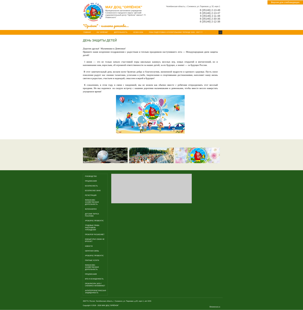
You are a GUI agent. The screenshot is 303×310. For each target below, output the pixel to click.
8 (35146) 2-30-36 (210, 18)
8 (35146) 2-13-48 (210, 10)
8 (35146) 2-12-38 (210, 21)
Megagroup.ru (214, 307)
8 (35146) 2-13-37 (210, 13)
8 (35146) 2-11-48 (210, 15)
